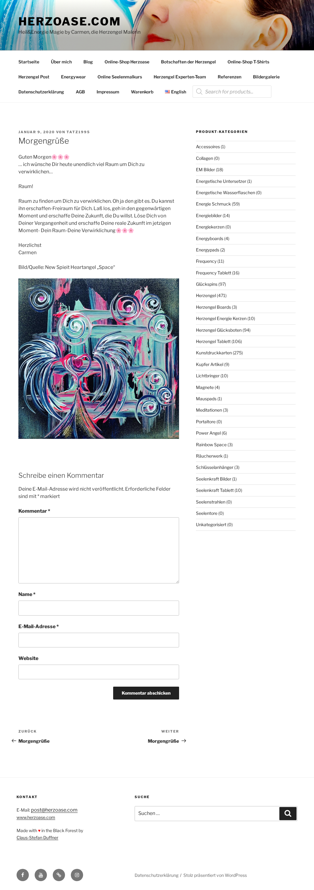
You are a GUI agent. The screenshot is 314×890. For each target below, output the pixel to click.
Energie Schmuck (213, 203)
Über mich (61, 61)
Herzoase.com (69, 21)
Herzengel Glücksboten (219, 330)
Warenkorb (142, 91)
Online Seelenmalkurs (120, 76)
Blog (88, 61)
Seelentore (206, 513)
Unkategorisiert (211, 524)
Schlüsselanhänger (214, 467)
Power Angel (208, 433)
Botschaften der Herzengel (188, 61)
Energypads (207, 249)
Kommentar (34, 511)
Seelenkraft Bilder (213, 478)
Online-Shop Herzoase (127, 61)
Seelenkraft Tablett (215, 490)
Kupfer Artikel (209, 364)
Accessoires (208, 146)
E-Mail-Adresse (38, 626)
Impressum (108, 91)
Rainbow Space (211, 444)
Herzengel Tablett (213, 341)
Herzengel (206, 295)
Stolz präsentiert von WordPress (215, 875)
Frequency (206, 261)
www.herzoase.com (36, 817)
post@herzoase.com (54, 810)
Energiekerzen (210, 226)
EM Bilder (205, 169)
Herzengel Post (33, 76)
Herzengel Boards (213, 307)
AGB (80, 91)
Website (28, 658)
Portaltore (206, 421)
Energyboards (209, 238)
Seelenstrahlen (210, 501)
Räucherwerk (209, 455)
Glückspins (206, 284)
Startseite (28, 61)
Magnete (205, 387)
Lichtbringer (208, 375)
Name (27, 594)
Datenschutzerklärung (41, 91)
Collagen (204, 158)
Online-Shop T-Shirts (248, 61)
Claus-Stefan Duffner (37, 837)
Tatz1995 (78, 132)
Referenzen (229, 76)
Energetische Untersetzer (221, 181)
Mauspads (206, 398)
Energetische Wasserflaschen (225, 192)
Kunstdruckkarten (214, 352)
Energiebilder (209, 215)
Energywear (73, 76)
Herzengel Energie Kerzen (221, 318)
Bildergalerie (266, 76)
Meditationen (209, 410)
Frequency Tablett (213, 272)
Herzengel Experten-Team (180, 76)
